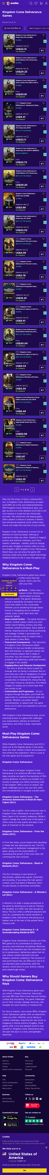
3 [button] (25, 490)
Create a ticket (7, 1085)
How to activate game (9, 1082)
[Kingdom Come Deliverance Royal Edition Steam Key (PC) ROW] (24, 405)
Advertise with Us (8, 1101)
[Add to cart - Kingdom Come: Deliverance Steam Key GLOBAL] (43, 209)
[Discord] (37, 1098)
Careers (5, 1066)
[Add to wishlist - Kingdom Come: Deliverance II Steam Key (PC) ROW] (43, 217)
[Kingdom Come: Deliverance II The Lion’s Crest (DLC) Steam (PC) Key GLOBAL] (24, 270)
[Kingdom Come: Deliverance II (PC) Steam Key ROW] (24, 134)
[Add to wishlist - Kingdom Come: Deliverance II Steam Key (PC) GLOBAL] (43, 36)
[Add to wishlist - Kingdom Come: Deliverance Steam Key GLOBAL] (43, 194)
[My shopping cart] (41, 3)
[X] (30, 1098)
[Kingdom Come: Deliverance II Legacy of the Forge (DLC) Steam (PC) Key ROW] (24, 360)
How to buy (29, 1061)
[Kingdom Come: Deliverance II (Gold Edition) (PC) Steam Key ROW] (24, 179)
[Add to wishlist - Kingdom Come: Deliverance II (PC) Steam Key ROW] (43, 126)
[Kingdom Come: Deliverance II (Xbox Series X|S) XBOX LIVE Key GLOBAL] (24, 88)
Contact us (6, 1063)
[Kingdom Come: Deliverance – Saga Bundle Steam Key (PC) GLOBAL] (24, 428)
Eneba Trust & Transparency (12, 1069)
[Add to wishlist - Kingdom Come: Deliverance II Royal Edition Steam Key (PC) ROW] (43, 330)
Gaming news (29, 1079)
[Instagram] (33, 1098)
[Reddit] (40, 1098)
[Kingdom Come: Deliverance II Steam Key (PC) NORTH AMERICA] (24, 156)
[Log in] (46, 3)
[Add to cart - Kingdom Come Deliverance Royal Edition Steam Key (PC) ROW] (43, 412)
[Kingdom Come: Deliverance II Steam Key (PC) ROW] (24, 224)
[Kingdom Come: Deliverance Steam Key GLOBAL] (24, 202)
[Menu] (3, 3)
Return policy (7, 1088)
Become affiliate (30, 1085)
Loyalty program (31, 1066)
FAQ (3, 1079)
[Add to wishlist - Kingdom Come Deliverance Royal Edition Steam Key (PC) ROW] (43, 398)
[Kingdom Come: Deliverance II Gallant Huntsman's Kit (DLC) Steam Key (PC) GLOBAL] (24, 451)
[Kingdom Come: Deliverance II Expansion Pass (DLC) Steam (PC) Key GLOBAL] (24, 292)
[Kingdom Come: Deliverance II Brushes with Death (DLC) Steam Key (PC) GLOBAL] (24, 383)
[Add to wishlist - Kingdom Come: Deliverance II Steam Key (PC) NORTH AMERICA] (43, 149)
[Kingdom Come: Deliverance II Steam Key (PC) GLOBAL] (24, 43)
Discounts (28, 1069)
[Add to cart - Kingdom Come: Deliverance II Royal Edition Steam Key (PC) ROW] (43, 344)
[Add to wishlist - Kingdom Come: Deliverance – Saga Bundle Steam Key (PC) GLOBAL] (43, 420)
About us (5, 1061)
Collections (29, 1063)
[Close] (46, 1147)
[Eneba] (12, 3)
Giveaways (29, 1082)
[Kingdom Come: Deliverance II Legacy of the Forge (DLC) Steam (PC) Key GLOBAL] (24, 315)
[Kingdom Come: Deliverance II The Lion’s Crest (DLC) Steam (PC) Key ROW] (24, 247)
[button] (17, 490)
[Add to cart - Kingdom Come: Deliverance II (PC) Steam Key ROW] (43, 141)
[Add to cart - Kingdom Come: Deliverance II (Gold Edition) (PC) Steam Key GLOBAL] (43, 73)
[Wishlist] (36, 3)
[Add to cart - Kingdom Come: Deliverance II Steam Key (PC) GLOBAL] (43, 50)
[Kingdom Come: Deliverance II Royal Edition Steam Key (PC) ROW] (24, 337)
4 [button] (28, 490)
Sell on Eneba (7, 1098)
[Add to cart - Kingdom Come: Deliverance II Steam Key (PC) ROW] (43, 231)
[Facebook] (26, 1098)
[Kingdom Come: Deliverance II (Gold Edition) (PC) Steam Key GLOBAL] (24, 66)
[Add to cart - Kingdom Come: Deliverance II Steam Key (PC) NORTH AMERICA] (43, 163)
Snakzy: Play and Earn (32, 1088)
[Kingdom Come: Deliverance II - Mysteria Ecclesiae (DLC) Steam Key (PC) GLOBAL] (24, 111)
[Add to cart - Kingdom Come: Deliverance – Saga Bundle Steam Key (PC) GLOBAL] (43, 435)
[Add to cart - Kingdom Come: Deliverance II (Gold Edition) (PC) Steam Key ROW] (43, 186)
